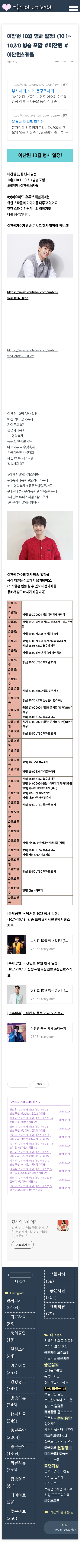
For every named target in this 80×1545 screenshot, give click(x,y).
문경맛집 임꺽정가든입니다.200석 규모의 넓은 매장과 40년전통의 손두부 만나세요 (40, 130)
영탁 (64, 1346)
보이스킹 (63, 1352)
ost (64, 1435)
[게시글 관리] (25, 1084)
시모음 (67, 1400)
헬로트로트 (64, 1412)
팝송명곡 (16, 1482)
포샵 (57, 1346)
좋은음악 (16, 1450)
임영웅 (58, 1406)
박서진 (48, 1477)
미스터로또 (51, 1483)
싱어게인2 (51, 1382)
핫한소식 (12, 62)
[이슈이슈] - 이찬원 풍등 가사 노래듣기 (35, 1013)
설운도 (48, 1441)
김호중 (58, 1340)
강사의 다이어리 (32, 8)
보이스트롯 (51, 1500)
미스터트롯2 (52, 1435)
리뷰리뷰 (16, 1466)
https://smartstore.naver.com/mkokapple (35, 85)
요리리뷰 (55, 1310)
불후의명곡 (51, 1471)
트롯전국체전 (53, 1489)
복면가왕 (51, 1466)
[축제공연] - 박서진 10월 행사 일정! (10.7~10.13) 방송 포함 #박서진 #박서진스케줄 (38, 919)
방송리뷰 (16, 1401)
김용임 (48, 1340)
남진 (60, 1394)
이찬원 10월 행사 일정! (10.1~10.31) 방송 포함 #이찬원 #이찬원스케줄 (39, 46)
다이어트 (16, 1498)
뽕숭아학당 (51, 1376)
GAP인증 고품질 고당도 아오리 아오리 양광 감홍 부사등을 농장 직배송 (39, 99)
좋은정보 (16, 1515)
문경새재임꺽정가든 (28, 122)
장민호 (48, 1406)
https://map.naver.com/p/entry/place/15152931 (35, 116)
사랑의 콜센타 (53, 1429)
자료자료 (16, 1320)
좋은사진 (55, 1294)
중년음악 (16, 1434)
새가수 (67, 1489)
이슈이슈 (16, 1369)
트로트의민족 (60, 1495)
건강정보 (16, 1385)
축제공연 (16, 1336)
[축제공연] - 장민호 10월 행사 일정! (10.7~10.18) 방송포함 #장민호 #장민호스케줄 (39, 969)
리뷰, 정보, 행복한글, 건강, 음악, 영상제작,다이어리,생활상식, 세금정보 (30, 1231)
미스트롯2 (51, 1453)
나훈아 (68, 1429)
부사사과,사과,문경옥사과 (33, 91)
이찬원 (64, 1471)
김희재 (58, 1477)
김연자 (68, 1441)
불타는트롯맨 (53, 1370)
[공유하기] (20, 1084)
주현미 (48, 1346)
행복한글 (16, 1417)
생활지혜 (55, 1277)
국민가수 (50, 1352)
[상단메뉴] (73, 10)
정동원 (63, 1453)
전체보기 (14, 1304)
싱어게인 (50, 1423)
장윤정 (68, 1340)
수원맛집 (50, 1394)
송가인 (58, 1441)
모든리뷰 (50, 1418)
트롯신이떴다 (53, 1400)
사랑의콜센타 (55, 1389)
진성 (47, 1495)
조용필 (63, 1382)
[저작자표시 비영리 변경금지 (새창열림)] (54, 1084)
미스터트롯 (51, 1459)
